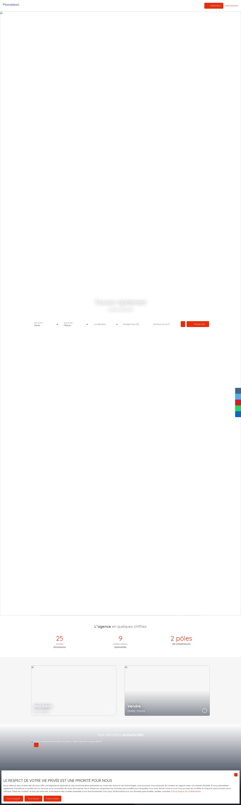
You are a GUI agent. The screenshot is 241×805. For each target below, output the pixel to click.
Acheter (100, 5)
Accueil (91, 5)
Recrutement (122, 5)
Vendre (110, 5)
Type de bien (68, 323)
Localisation (100, 324)
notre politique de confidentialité (186, 791)
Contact (135, 5)
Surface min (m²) (161, 324)
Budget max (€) (131, 324)
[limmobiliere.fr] (16, 5)
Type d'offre (38, 323)
